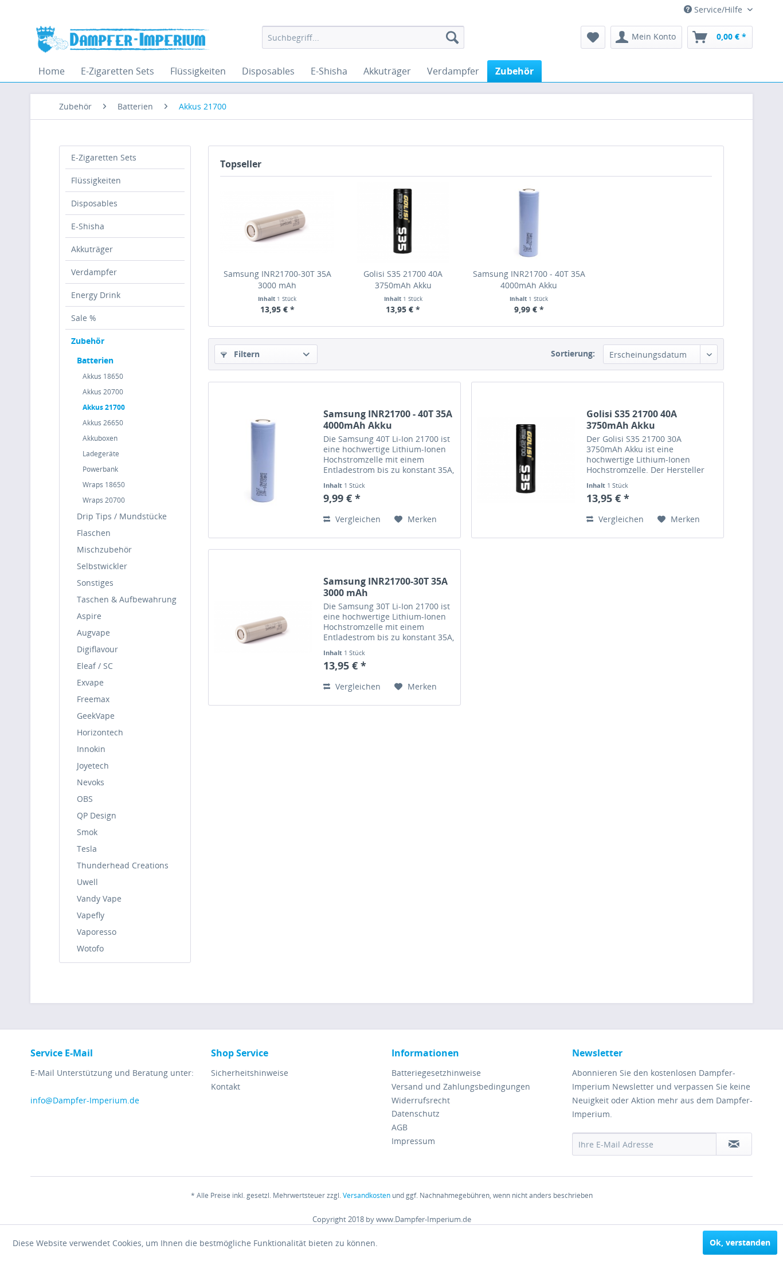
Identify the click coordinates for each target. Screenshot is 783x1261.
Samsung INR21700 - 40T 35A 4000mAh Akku (529, 279)
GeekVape (96, 715)
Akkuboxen (100, 438)
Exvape (90, 682)
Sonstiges (95, 582)
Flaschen (94, 532)
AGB (399, 1127)
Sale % (83, 317)
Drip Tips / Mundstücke (122, 516)
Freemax (93, 699)
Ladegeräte (101, 454)
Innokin (91, 748)
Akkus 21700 (104, 407)
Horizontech (100, 732)
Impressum (413, 1140)
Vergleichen (357, 519)
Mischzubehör (104, 549)
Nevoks (90, 782)
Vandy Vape (99, 898)
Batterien (95, 360)
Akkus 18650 (103, 376)
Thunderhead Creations (123, 865)
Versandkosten (366, 1195)
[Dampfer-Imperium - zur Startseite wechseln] (122, 40)
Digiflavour (97, 649)
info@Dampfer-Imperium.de (84, 1100)
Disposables (94, 203)
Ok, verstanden (740, 1242)
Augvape (93, 632)
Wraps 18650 (104, 484)
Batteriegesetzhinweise (436, 1072)
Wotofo (90, 948)
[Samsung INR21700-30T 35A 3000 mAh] (277, 222)
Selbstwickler (102, 566)
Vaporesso (96, 931)
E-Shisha (87, 226)
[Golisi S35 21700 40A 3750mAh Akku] (403, 222)
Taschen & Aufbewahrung (127, 599)
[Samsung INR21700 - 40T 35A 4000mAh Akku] (529, 222)
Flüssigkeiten (96, 180)
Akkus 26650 (103, 423)
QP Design (96, 815)
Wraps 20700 (104, 500)
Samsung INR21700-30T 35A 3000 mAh (277, 279)
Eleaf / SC (95, 665)
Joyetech (93, 765)
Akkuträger (92, 249)
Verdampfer (94, 272)
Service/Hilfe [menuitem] (718, 9)
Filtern (246, 353)
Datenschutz (415, 1113)
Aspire (89, 615)
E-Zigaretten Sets (103, 157)
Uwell (87, 881)
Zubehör (87, 340)
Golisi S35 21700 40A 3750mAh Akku (403, 279)
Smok (87, 832)
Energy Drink (95, 294)
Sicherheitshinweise (249, 1072)
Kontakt (225, 1086)
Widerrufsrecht (420, 1100)
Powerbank (100, 469)
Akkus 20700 (103, 392)
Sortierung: (573, 353)
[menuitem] (363, 37)
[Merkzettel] (593, 37)
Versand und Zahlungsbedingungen (460, 1086)
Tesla (87, 848)
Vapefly (90, 915)
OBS (85, 798)
